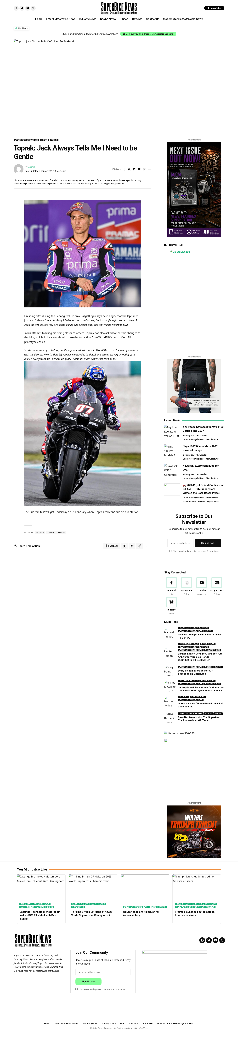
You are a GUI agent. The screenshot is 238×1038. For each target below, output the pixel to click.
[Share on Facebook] (124, 169)
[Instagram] (186, 586)
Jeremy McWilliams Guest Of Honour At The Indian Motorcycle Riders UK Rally (201, 689)
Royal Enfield (213, 501)
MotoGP (44, 140)
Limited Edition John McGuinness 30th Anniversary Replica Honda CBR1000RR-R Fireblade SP (200, 656)
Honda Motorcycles (188, 644)
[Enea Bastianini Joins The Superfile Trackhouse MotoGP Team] (170, 717)
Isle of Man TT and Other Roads (193, 628)
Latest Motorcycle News (26, 140)
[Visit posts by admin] (18, 169)
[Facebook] (171, 586)
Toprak (51, 532)
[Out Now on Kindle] (194, 189)
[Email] (139, 169)
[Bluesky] (171, 606)
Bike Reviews (212, 498)
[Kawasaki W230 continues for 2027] (172, 470)
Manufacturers (213, 439)
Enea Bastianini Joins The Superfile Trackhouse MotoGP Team (198, 719)
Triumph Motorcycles (204, 907)
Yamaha (61, 532)
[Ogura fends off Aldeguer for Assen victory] (145, 891)
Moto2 (153, 907)
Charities (183, 697)
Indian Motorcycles (188, 681)
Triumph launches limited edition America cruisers (195, 913)
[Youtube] (201, 586)
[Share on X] (129, 169)
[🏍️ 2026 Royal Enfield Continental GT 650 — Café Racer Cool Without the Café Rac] (172, 489)
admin (31, 167)
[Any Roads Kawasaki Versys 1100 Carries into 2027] (172, 431)
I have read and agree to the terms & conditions (196, 551)
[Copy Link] (144, 169)
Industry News (189, 435)
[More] (149, 169)
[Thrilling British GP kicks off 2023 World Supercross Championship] (93, 891)
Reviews (201, 501)
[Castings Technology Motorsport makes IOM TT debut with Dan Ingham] (41, 891)
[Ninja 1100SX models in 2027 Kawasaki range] (172, 450)
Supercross (78, 907)
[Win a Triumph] (194, 831)
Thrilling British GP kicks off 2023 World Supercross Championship (91, 913)
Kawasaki (201, 435)
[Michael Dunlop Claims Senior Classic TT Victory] (170, 633)
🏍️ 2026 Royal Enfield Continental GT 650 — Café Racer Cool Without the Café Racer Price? (203, 489)
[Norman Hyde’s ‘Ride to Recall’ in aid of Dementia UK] (170, 702)
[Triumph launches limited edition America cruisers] (196, 891)
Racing (54, 140)
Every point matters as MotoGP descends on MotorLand (195, 672)
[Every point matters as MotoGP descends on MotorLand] (170, 670)
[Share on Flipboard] (134, 169)
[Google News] (217, 586)
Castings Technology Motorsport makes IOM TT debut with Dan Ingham (39, 915)
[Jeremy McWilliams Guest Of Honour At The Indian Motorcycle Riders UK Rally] (170, 686)
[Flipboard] (27, 8)
